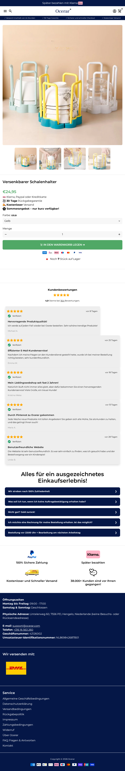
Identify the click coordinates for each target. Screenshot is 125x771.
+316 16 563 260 (23, 629)
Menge (7, 228)
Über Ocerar (10, 735)
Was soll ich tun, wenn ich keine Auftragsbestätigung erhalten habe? (47, 501)
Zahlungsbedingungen (18, 724)
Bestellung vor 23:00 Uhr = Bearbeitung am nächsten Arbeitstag (44, 532)
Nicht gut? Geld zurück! (21, 512)
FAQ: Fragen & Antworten (19, 740)
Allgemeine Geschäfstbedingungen (26, 698)
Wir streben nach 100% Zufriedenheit (29, 491)
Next (119, 85)
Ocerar (71, 759)
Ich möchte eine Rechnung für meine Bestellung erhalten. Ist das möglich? (50, 522)
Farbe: (10, 215)
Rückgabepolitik (13, 714)
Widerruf (8, 730)
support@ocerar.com (26, 625)
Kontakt (8, 745)
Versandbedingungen (17, 709)
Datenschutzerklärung (17, 703)
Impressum (10, 719)
